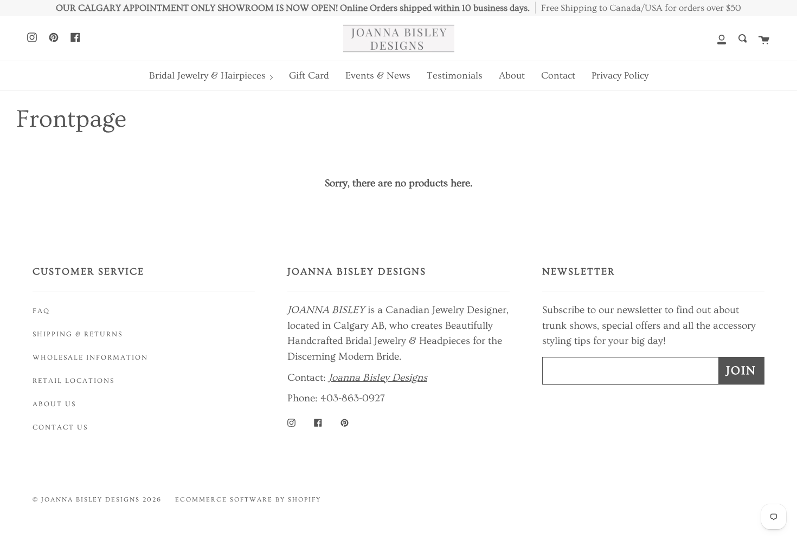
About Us (54, 404)
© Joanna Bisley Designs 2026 (97, 499)
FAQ (41, 311)
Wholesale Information (90, 357)
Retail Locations (73, 381)
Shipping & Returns (78, 334)
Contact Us (60, 427)
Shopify (304, 499)
